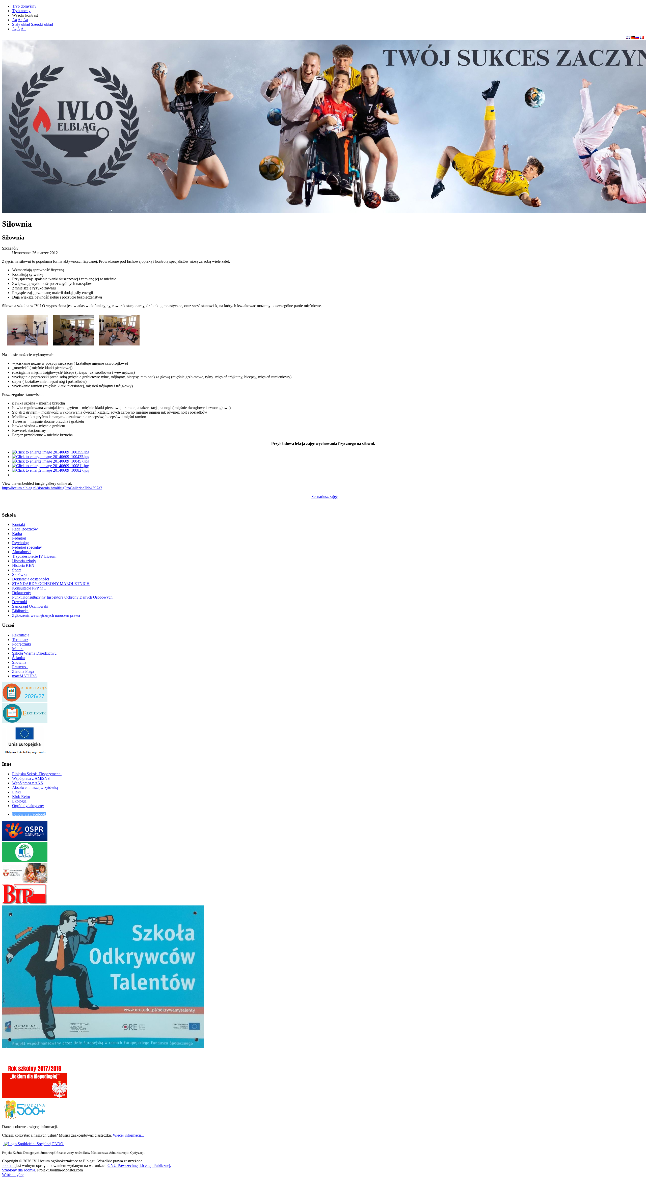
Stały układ (21, 24)
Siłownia (19, 662)
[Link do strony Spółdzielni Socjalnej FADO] (34, 1144)
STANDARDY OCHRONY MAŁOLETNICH (51, 583)
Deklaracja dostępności (30, 579)
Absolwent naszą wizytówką (35, 787)
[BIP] (24, 903)
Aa (14, 20)
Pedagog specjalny (27, 547)
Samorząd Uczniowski (30, 606)
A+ (23, 29)
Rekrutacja (20, 635)
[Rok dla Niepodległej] (34, 1097)
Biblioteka (20, 611)
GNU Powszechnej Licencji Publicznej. (139, 1165)
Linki (16, 792)
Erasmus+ (20, 667)
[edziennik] (24, 722)
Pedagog (19, 538)
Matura (17, 649)
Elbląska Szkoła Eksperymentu (37, 774)
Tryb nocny (21, 11)
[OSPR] (24, 839)
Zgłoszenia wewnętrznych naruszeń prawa (46, 615)
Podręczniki (21, 644)
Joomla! (8, 1165)
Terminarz (20, 639)
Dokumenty (21, 593)
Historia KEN (23, 565)
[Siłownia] (27, 329)
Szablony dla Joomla (18, 1170)
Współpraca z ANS (27, 783)
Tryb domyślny (24, 6)
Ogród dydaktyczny (28, 805)
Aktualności (21, 552)
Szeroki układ (42, 24)
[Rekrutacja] (24, 701)
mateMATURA (24, 676)
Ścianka (18, 658)
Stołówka (19, 574)
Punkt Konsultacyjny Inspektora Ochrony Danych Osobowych (62, 597)
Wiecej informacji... (128, 1135)
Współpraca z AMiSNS (31, 778)
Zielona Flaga (23, 671)
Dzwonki (19, 602)
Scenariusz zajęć (324, 496)
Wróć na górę (12, 1174)
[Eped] (24, 882)
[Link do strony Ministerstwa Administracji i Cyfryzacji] (3, 1144)
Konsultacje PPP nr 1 (29, 588)
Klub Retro (21, 796)
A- (14, 29)
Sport (16, 570)
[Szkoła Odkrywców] (103, 1047)
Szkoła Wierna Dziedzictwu (34, 653)
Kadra (17, 533)
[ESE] (24, 754)
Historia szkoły (24, 561)
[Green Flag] (24, 861)
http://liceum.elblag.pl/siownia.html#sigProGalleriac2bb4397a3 (52, 488)
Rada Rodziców (25, 529)
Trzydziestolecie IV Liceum (34, 556)
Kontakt (18, 524)
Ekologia (19, 801)
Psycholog (20, 543)
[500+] (24, 1118)
